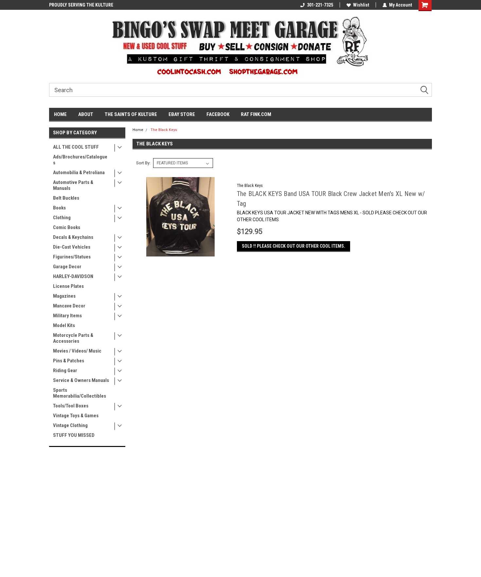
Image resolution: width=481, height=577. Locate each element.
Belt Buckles (66, 198)
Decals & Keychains (73, 237)
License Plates (68, 286)
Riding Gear (65, 370)
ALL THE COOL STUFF (76, 147)
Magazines (64, 296)
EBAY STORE (182, 114)
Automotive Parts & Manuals (73, 185)
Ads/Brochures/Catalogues (80, 160)
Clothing (62, 218)
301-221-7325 (320, 5)
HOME (60, 114)
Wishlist (361, 5)
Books (59, 208)
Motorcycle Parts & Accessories (73, 338)
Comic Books (66, 227)
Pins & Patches (68, 361)
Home (138, 130)
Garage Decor (67, 267)
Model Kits (64, 325)
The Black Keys (164, 130)
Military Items (67, 316)
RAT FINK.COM (256, 114)
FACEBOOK (217, 114)
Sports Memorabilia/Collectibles (79, 393)
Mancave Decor (69, 306)
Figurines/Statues (72, 257)
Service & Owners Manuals (81, 380)
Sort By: (143, 162)
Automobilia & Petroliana (79, 172)
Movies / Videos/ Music (77, 351)
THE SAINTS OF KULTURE (131, 114)
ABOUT (85, 114)
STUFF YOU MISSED (74, 435)
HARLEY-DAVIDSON (73, 276)
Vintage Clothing (70, 425)
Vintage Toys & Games (75, 416)
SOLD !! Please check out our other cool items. (293, 246)
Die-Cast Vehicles (71, 247)
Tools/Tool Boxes (70, 406)
